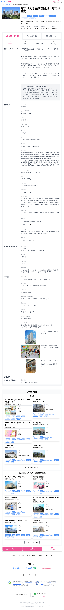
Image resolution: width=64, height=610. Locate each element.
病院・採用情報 (14, 36)
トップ (2, 4)
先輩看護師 (33, 36)
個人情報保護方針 (31, 555)
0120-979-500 (41, 594)
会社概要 (14, 555)
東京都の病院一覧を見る (32, 467)
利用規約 (21, 555)
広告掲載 (40, 555)
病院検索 (8, 4)
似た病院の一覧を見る (32, 542)
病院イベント (53, 36)
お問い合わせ (48, 555)
